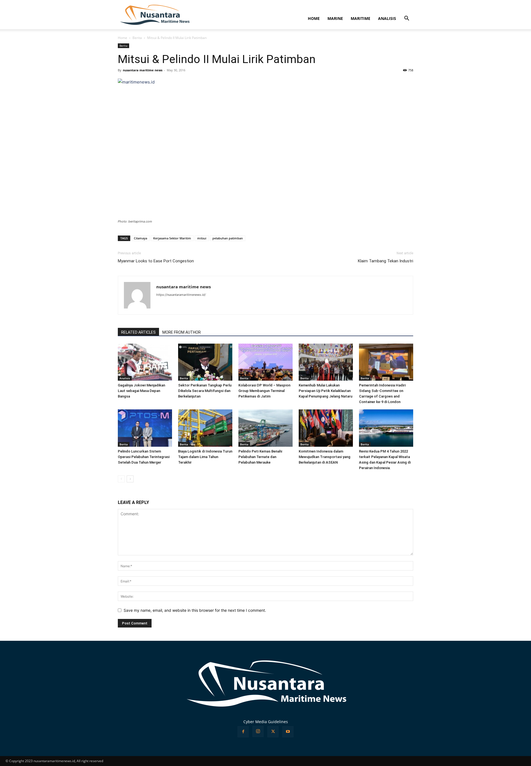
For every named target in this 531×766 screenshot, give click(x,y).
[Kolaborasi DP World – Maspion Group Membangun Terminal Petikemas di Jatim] (265, 362)
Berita (137, 37)
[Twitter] (272, 731)
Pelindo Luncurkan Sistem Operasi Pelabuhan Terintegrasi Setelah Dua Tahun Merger (144, 456)
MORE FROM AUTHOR (181, 332)
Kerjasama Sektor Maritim (172, 238)
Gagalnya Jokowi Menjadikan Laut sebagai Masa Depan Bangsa (141, 390)
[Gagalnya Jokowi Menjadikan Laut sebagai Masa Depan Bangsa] (145, 362)
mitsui (201, 238)
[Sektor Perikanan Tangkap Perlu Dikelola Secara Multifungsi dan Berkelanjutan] (205, 362)
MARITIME (360, 18)
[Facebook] (243, 731)
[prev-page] (121, 478)
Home (122, 37)
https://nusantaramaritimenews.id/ (181, 295)
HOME (314, 18)
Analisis (124, 378)
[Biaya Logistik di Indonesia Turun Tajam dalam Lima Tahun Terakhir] (205, 428)
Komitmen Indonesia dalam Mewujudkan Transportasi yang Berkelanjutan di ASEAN (324, 456)
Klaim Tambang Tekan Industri (385, 260)
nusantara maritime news (142, 70)
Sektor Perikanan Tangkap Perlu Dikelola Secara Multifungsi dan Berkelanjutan (204, 390)
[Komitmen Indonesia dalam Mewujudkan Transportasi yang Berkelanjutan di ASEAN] (326, 428)
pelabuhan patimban (227, 238)
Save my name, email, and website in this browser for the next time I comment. (195, 610)
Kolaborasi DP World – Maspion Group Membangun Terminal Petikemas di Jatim (264, 390)
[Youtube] (287, 731)
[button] (406, 19)
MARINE (335, 18)
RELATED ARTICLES (138, 332)
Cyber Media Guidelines (265, 721)
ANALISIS (387, 18)
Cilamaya (140, 238)
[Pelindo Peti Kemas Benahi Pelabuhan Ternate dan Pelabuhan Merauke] (265, 428)
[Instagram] (258, 731)
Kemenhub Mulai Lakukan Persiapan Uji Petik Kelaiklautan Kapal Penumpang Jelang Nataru (325, 390)
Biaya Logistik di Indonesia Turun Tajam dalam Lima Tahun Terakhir (205, 456)
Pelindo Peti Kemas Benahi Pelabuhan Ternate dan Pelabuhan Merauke (260, 456)
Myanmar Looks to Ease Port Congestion (156, 260)
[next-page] (130, 478)
